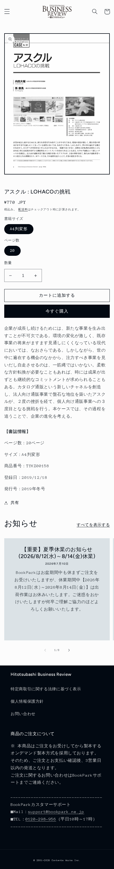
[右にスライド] (69, 650)
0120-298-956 (40, 819)
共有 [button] (15, 502)
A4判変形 (19, 229)
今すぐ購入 (57, 311)
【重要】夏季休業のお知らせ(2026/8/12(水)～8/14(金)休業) (57, 552)
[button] (7, 12)
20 (12, 250)
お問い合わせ (23, 714)
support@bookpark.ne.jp (56, 811)
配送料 (23, 209)
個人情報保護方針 (27, 701)
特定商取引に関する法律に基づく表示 (46, 689)
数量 (8, 263)
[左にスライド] (45, 650)
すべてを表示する (93, 525)
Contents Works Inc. (66, 860)
